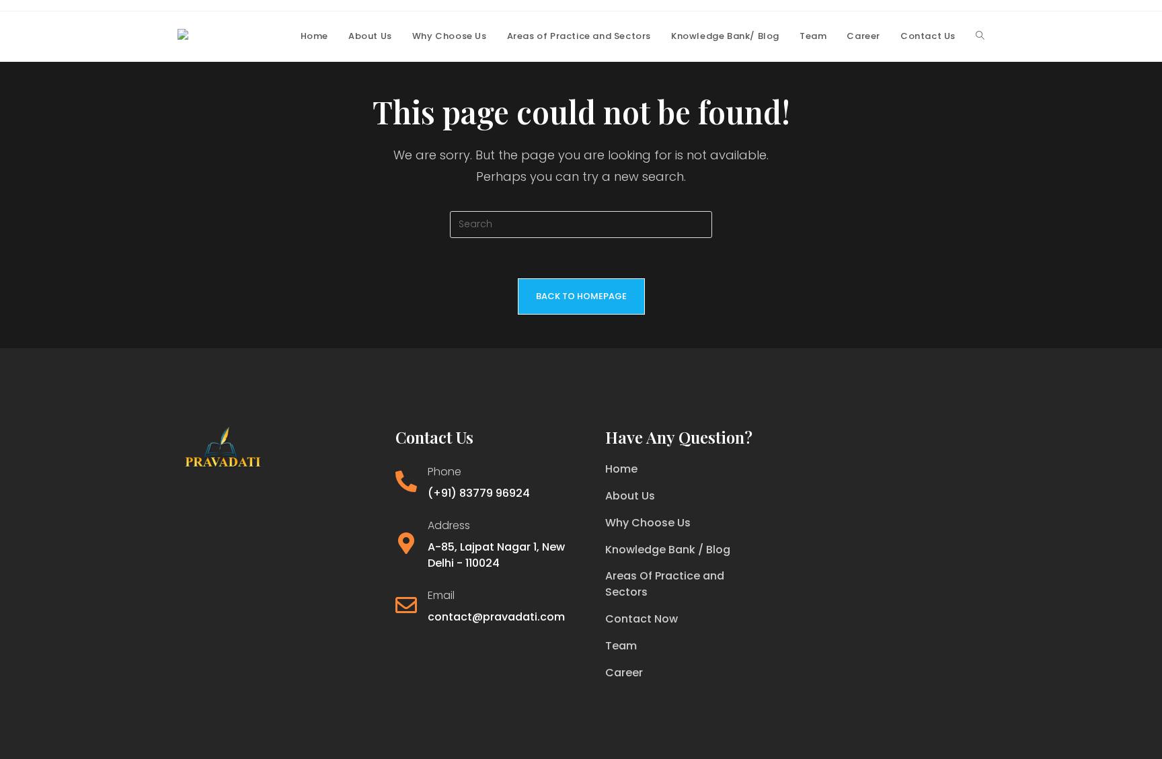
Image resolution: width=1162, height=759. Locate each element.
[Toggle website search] (980, 36)
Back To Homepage (581, 296)
